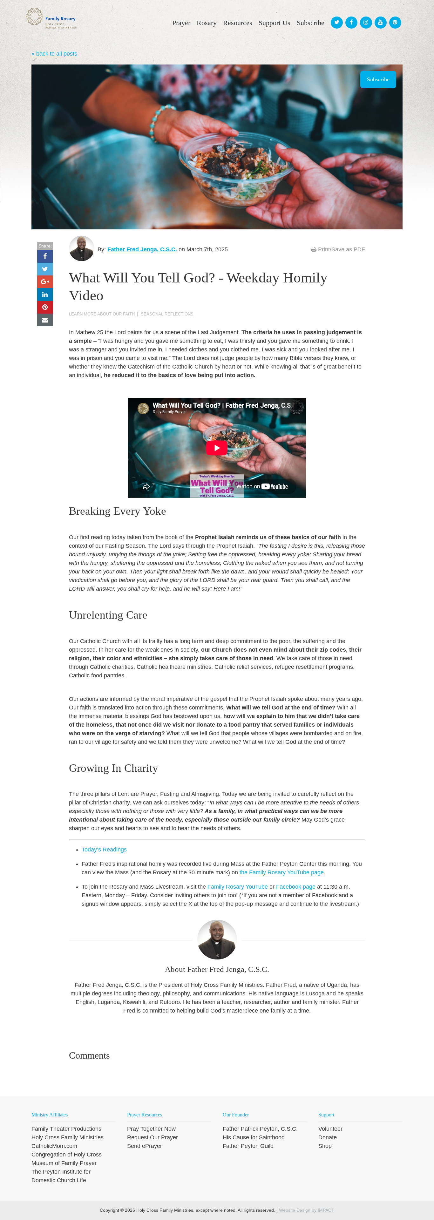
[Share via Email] (45, 320)
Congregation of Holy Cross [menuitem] (66, 1154)
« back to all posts (54, 54)
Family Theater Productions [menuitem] (66, 1129)
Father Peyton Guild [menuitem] (248, 1146)
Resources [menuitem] (237, 23)
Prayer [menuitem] (181, 23)
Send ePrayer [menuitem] (144, 1146)
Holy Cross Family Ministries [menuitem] (67, 1137)
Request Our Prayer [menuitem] (152, 1137)
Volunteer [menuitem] (330, 1129)
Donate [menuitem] (327, 1137)
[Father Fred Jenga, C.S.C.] (81, 248)
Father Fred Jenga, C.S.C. (142, 249)
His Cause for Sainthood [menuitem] (254, 1137)
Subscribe (378, 79)
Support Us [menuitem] (274, 23)
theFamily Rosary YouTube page (282, 872)
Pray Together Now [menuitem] (151, 1129)
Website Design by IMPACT (306, 1210)
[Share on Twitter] (45, 269)
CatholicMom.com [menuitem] (54, 1146)
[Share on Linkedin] (45, 294)
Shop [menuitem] (325, 1146)
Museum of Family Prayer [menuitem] (64, 1163)
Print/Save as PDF (340, 249)
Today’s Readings (104, 849)
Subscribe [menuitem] (310, 23)
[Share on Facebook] (45, 256)
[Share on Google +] (45, 281)
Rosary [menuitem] (207, 23)
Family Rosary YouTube (237, 887)
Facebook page (295, 887)
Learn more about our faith (102, 314)
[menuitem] (336, 17)
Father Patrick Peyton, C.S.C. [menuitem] (260, 1129)
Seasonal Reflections (167, 314)
